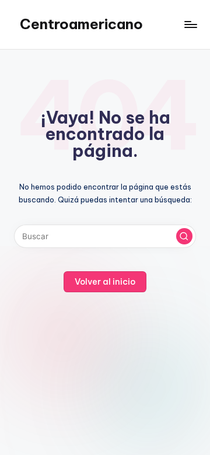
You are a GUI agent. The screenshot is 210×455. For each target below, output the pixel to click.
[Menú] (190, 24)
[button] (184, 236)
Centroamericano (81, 24)
